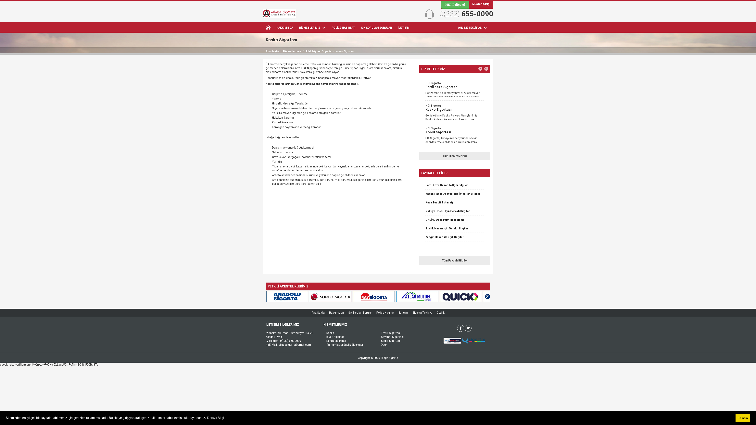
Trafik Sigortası (390, 332)
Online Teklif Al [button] (470, 27)
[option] (454, 91)
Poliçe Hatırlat (343, 27)
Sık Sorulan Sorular (376, 27)
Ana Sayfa (272, 51)
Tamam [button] (743, 417)
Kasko (330, 332)
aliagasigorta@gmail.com (295, 344)
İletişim (404, 27)
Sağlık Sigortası (390, 340)
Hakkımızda (284, 27)
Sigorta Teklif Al (422, 312)
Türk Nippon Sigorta (319, 51)
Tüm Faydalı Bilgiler (455, 260)
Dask (384, 344)
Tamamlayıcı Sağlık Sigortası (344, 344)
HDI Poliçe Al (455, 4)
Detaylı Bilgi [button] (215, 417)
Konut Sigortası (336, 340)
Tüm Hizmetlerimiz (454, 156)
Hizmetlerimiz (292, 51)
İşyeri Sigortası (335, 336)
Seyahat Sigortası (392, 336)
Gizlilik (441, 312)
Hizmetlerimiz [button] (310, 27)
